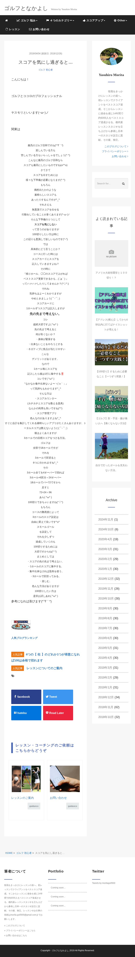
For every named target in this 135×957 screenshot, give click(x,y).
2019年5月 (105, 648)
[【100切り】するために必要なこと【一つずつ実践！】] (111, 352)
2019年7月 (105, 628)
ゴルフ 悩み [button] (28, 20)
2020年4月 (105, 539)
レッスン (14, 29)
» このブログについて (14, 925)
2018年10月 (106, 717)
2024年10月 (106, 529)
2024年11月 (105, 519)
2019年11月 (105, 588)
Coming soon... (58, 887)
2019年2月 (105, 677)
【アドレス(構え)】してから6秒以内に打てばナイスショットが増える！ (111, 324)
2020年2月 (105, 559)
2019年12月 (106, 578)
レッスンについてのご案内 (44, 668)
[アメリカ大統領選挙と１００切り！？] (111, 253)
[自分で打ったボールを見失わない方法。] (111, 446)
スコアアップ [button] (94, 20)
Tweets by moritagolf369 (103, 883)
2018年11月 (105, 707)
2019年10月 (106, 598)
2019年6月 (105, 638)
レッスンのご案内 (22, 797)
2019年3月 (105, 667)
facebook (23, 696)
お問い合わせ (41, 29)
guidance (33, 806)
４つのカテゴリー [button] (60, 20)
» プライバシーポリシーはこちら (20, 930)
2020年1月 (105, 569)
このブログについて (115, 146)
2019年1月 (105, 687)
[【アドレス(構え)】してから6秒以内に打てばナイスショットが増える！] (111, 300)
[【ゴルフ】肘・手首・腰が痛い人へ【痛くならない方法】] (111, 399)
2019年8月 (105, 618)
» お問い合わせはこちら (15, 935)
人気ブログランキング (24, 637)
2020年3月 (105, 549)
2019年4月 (105, 657)
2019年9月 (105, 608)
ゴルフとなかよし (60, 950)
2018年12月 (106, 697)
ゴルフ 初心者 (45, 69)
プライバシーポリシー (114, 151)
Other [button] (121, 20)
